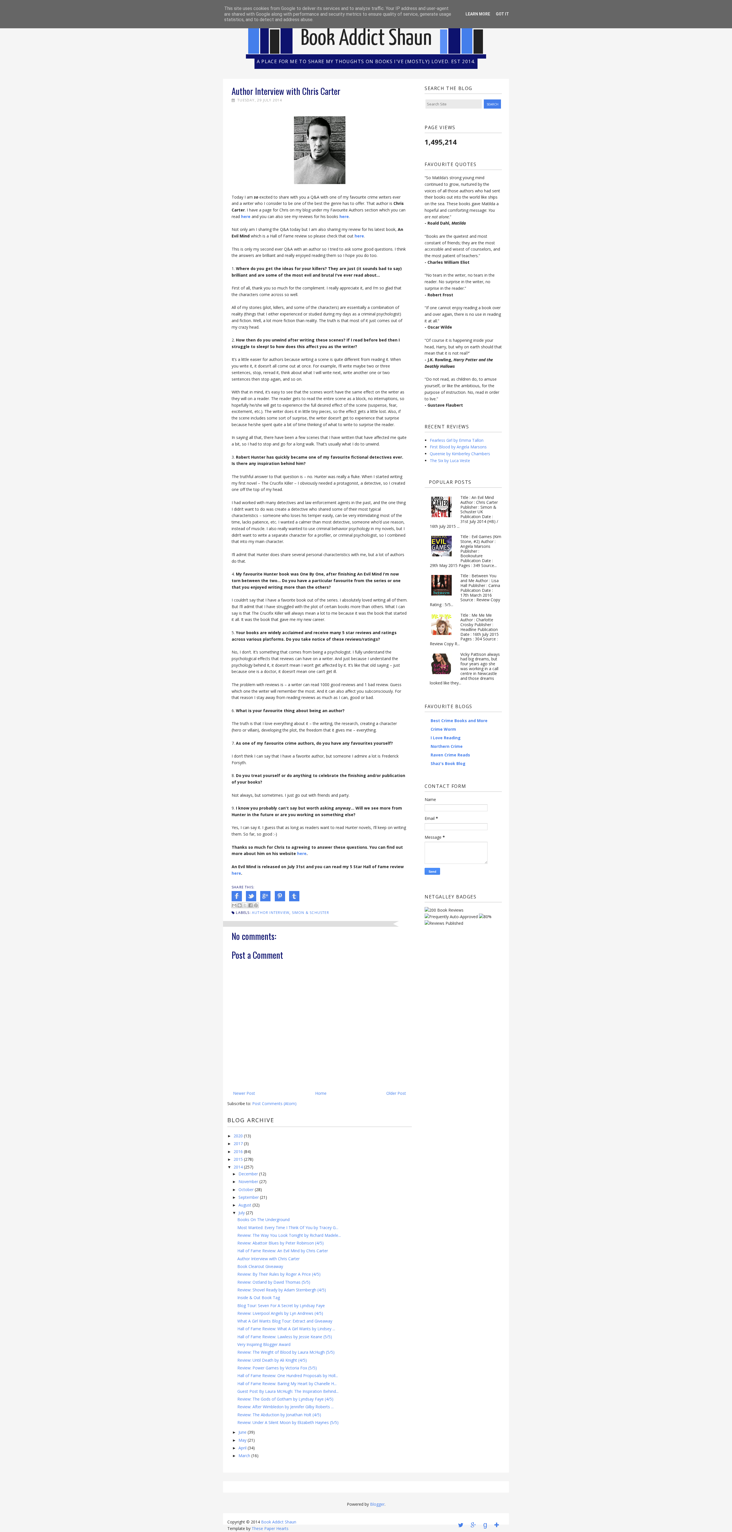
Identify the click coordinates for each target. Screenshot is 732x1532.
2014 (238, 1167)
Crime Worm (443, 729)
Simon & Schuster (310, 912)
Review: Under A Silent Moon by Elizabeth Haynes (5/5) (288, 1422)
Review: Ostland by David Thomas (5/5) (273, 1282)
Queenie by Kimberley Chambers (460, 453)
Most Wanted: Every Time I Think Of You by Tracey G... (287, 1227)
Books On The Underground (263, 1219)
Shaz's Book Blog (448, 763)
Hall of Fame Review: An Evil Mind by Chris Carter (282, 1250)
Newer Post (244, 1093)
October (246, 1189)
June (242, 1432)
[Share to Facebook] (250, 905)
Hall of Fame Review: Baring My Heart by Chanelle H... (287, 1383)
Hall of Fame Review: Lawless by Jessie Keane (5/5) (284, 1336)
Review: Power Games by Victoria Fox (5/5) (277, 1368)
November (248, 1181)
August (244, 1205)
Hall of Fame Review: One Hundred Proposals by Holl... (287, 1375)
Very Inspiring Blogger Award (264, 1344)
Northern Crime (447, 746)
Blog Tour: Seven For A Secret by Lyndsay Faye (281, 1305)
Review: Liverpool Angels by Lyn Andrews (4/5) (280, 1313)
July (241, 1212)
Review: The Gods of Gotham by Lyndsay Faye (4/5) (285, 1399)
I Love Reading (446, 737)
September (248, 1197)
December (248, 1174)
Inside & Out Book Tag (258, 1297)
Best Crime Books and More (459, 720)
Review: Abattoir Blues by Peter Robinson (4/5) (280, 1243)
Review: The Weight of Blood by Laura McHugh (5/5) (286, 1352)
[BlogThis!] (239, 905)
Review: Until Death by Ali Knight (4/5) (272, 1360)
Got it (502, 14)
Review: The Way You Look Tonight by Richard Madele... (289, 1235)
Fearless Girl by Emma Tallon (457, 440)
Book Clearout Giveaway (260, 1266)
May (242, 1440)
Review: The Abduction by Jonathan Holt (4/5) (279, 1414)
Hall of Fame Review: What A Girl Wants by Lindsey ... (286, 1328)
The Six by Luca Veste (450, 460)
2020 (238, 1135)
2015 (238, 1159)
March (244, 1455)
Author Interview (270, 912)
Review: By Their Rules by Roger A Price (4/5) (279, 1274)
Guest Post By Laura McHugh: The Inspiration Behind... (288, 1391)
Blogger (377, 1504)
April (242, 1448)
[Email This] (234, 905)
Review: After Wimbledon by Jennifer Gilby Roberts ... (285, 1406)
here (344, 216)
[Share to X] (245, 905)
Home (321, 1093)
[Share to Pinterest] (256, 905)
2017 (238, 1143)
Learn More (478, 14)
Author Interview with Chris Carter (268, 1258)
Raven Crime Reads (450, 755)
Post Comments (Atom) (274, 1103)
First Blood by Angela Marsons (458, 447)
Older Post (396, 1093)
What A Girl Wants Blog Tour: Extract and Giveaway (284, 1321)
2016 (238, 1151)
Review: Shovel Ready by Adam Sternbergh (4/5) (281, 1290)
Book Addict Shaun (366, 38)
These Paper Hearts (270, 1528)
